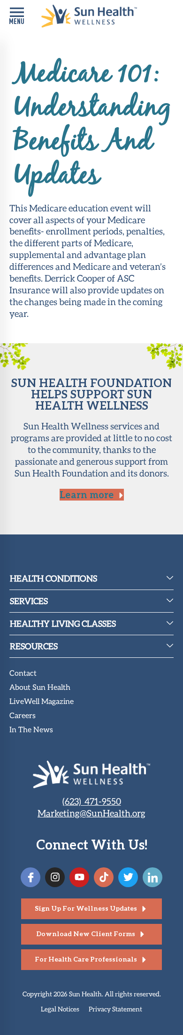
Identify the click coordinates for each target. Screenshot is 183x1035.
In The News (31, 730)
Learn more (87, 494)
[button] (16, 16)
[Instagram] (55, 877)
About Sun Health (39, 687)
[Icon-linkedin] (152, 877)
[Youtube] (79, 877)
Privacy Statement (115, 1009)
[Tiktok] (104, 877)
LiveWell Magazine (41, 701)
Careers (22, 716)
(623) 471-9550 (91, 801)
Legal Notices (60, 1009)
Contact (23, 673)
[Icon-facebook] (30, 877)
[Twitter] (128, 877)
